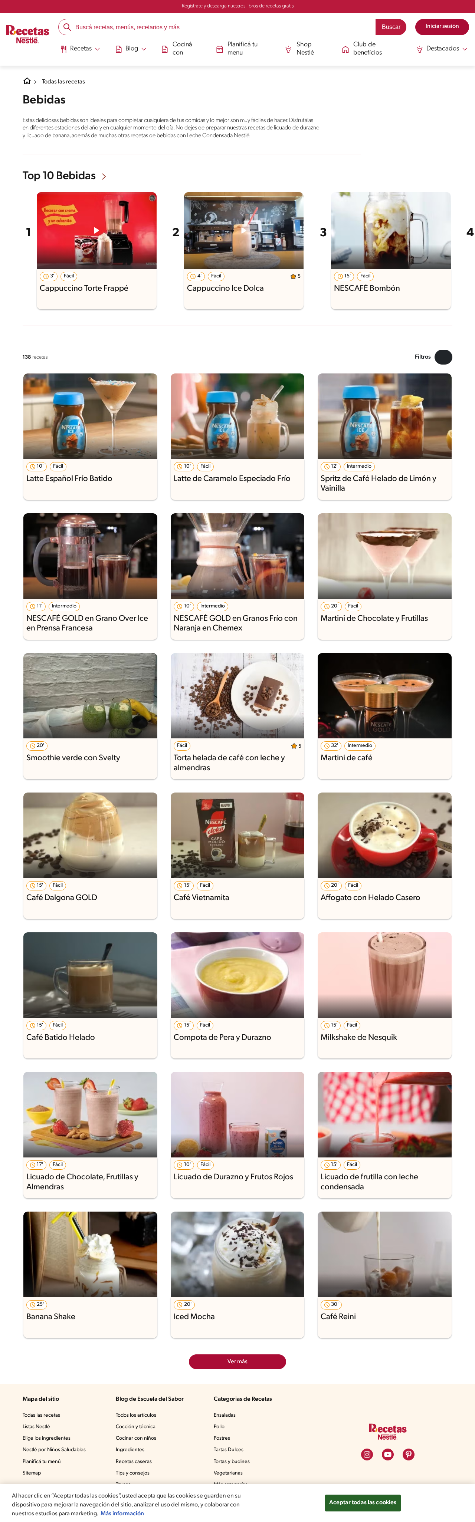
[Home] (27, 84)
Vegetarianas (228, 1473)
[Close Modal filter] (443, 357)
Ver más (237, 1362)
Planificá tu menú (42, 1462)
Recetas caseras (134, 1462)
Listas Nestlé (36, 1427)
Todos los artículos (136, 1415)
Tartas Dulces (228, 1450)
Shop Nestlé (305, 49)
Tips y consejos (133, 1473)
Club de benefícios (367, 49)
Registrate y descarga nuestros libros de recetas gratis (238, 6)
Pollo (219, 1427)
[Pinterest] (408, 1454)
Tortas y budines (232, 1462)
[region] (237, 1503)
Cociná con (182, 49)
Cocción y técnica (135, 1427)
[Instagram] (367, 1454)
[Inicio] (27, 35)
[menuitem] (80, 52)
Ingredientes (130, 1450)
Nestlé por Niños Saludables (54, 1450)
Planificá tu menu (242, 49)
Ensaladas (225, 1415)
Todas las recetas (63, 82)
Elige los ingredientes (47, 1438)
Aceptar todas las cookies (363, 1503)
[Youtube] (388, 1454)
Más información (122, 1514)
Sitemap (32, 1473)
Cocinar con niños (136, 1438)
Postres (222, 1438)
